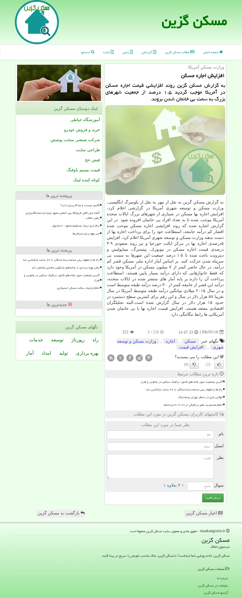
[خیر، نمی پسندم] (194, 364)
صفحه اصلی (211, 52)
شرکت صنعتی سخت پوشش (75, 140)
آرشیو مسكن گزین (216, 592)
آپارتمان (147, 52)
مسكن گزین (194, 20)
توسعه (57, 339)
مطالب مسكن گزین (177, 52)
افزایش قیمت (191, 347)
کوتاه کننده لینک (86, 180)
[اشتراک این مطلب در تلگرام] (139, 357)
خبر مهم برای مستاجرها (86, 234)
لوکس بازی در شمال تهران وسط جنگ (200, 397)
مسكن (190, 341)
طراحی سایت (88, 150)
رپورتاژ (78, 339)
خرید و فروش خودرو (82, 130)
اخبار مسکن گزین (202, 513)
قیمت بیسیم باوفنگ (83, 170)
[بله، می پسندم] (219, 364)
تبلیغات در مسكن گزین (213, 585)
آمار (30, 353)
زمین (126, 52)
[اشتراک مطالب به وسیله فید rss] (111, 357)
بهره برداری (87, 353)
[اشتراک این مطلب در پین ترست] (149, 357)
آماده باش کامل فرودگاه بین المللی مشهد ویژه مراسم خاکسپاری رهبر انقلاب (62, 215)
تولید (63, 353)
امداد (46, 353)
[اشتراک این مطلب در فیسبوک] (130, 357)
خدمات (36, 339)
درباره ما (222, 578)
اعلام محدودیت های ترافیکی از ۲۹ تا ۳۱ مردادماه (193, 405)
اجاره (107, 52)
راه (96, 339)
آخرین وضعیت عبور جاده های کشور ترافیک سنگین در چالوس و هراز (181, 382)
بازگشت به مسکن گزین (59, 513)
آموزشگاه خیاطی (85, 120)
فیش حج (92, 160)
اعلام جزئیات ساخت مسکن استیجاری (78, 288)
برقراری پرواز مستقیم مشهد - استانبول (75, 226)
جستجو (86, 52)
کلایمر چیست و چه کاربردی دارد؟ (79, 205)
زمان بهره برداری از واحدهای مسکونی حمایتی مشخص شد (65, 268)
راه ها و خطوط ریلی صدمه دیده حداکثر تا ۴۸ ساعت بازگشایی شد (184, 389)
